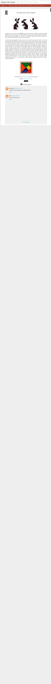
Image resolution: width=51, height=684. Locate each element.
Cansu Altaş (26, 76)
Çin (31, 78)
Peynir (10, 95)
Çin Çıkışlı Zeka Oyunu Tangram (26, 13)
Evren (34, 5)
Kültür (23, 5)
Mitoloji (30, 5)
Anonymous (11, 88)
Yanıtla (10, 92)
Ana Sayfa (11, 5)
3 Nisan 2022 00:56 (15, 95)
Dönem (19, 5)
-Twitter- (15, 5)
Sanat (27, 5)
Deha (37, 5)
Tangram (28, 78)
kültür (25, 78)
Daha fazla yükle (26, 122)
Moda (41, 5)
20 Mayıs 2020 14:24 (18, 88)
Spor (44, 5)
